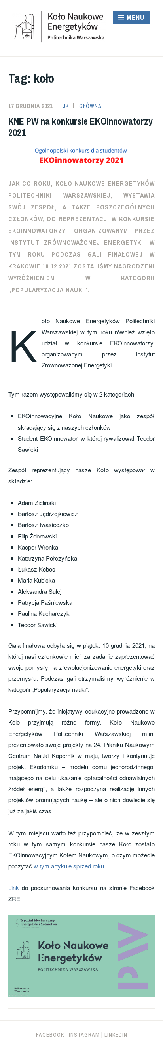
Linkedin (115, 1034)
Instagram (84, 1034)
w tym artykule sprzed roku (69, 866)
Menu (135, 17)
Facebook (50, 1034)
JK (66, 106)
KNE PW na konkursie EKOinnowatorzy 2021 (80, 127)
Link (13, 887)
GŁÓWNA (90, 106)
